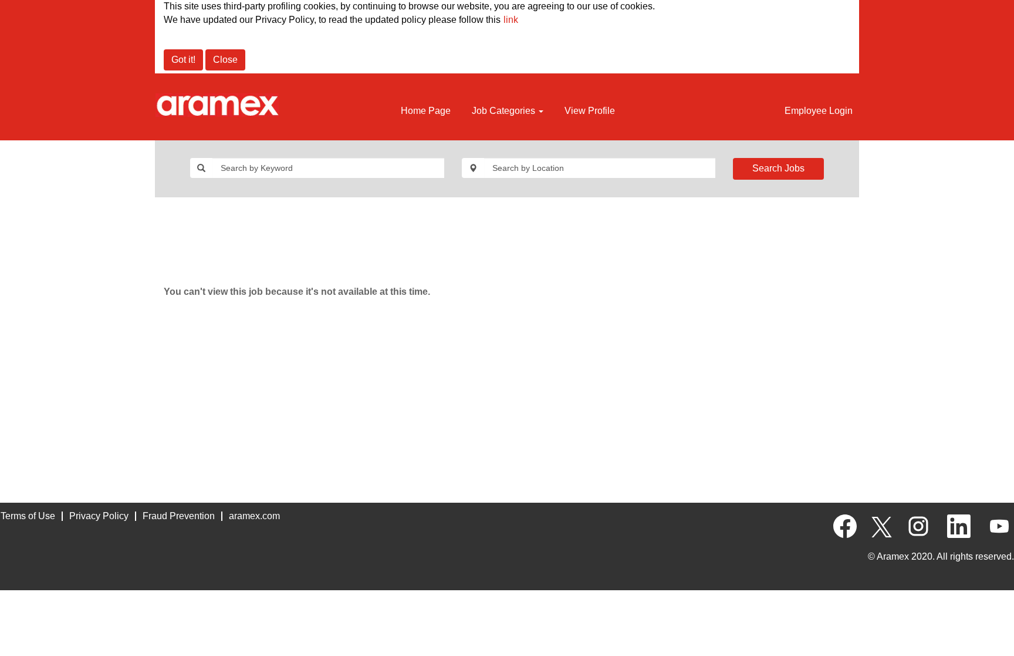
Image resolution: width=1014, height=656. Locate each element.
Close (225, 60)
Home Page (426, 111)
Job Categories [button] (505, 111)
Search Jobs (778, 168)
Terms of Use (28, 516)
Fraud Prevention (179, 516)
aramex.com (254, 516)
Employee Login (819, 111)
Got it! (183, 60)
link (510, 20)
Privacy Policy (99, 516)
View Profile (590, 111)
